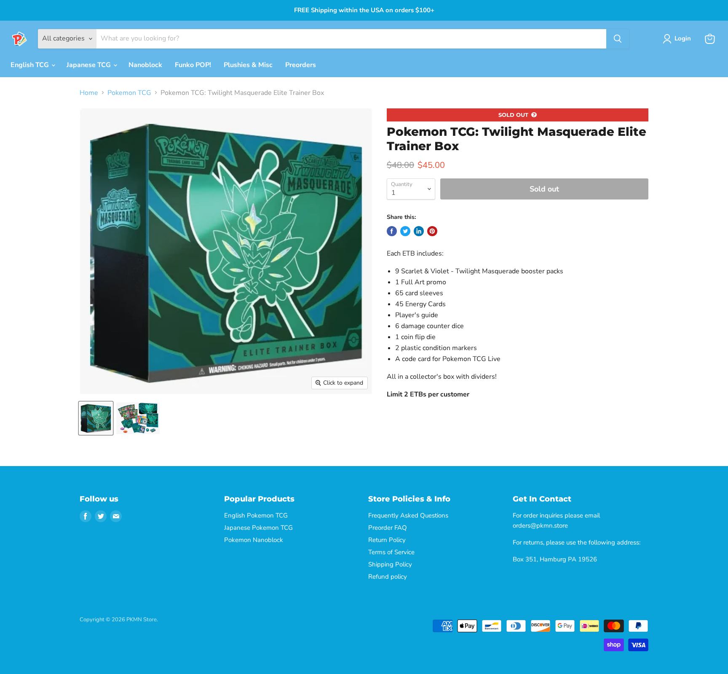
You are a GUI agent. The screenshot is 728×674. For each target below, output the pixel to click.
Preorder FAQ (387, 527)
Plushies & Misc (248, 65)
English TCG (31, 65)
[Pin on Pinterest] (432, 231)
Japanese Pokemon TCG (258, 527)
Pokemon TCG (129, 93)
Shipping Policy (390, 564)
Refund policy (387, 576)
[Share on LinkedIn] (419, 231)
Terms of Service (391, 552)
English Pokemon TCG (256, 515)
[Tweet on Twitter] (405, 231)
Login (682, 38)
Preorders (300, 65)
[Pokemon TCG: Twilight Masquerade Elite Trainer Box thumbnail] (96, 418)
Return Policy (387, 540)
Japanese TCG (89, 65)
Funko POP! (193, 65)
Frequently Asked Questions (408, 515)
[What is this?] (534, 114)
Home (89, 93)
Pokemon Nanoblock (253, 540)
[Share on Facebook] (392, 231)
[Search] (617, 39)
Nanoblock (145, 65)
